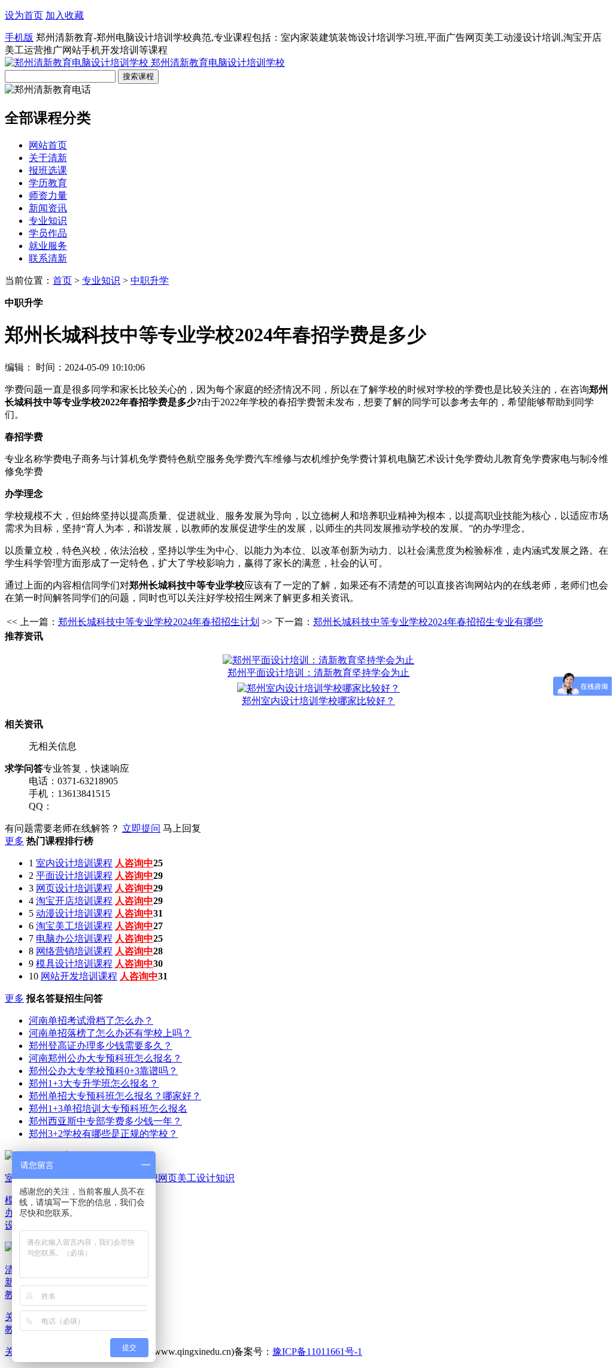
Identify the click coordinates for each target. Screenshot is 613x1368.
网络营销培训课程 (74, 951)
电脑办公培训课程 (74, 938)
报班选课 (48, 170)
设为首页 (24, 15)
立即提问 (141, 828)
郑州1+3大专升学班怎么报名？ (94, 1083)
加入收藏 (64, 15)
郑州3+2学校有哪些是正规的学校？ (103, 1134)
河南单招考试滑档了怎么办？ (91, 1020)
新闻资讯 (48, 208)
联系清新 (48, 258)
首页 (62, 280)
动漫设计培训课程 (74, 913)
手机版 (19, 37)
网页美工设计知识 (196, 1178)
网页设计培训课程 (74, 888)
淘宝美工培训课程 (74, 926)
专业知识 (48, 221)
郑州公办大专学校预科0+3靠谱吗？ (103, 1071)
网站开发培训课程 (79, 976)
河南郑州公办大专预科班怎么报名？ (105, 1058)
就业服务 (48, 246)
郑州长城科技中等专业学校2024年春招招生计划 (158, 622)
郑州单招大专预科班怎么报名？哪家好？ (115, 1096)
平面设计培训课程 (74, 875)
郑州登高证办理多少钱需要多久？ (100, 1046)
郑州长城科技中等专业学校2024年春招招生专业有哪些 (428, 622)
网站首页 (48, 145)
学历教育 (48, 183)
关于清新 (48, 158)
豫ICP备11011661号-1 (317, 1351)
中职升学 (150, 280)
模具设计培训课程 (74, 963)
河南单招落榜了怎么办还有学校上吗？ (110, 1033)
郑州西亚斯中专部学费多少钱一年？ (105, 1121)
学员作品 (48, 233)
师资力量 (48, 195)
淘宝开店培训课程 (74, 901)
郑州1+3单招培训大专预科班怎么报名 (108, 1108)
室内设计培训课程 (74, 863)
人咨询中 (134, 863)
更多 (14, 841)
